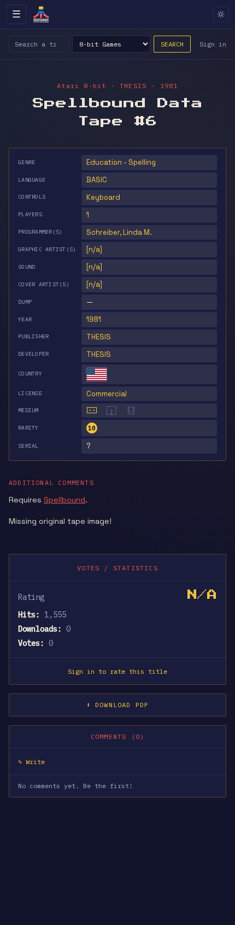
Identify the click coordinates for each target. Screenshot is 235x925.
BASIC (96, 179)
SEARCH (172, 44)
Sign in (212, 44)
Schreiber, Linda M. (119, 232)
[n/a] (94, 249)
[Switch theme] (220, 14)
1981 (93, 319)
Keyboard (103, 197)
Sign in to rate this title (117, 671)
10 (92, 428)
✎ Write (31, 762)
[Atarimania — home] (41, 14)
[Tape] (91, 410)
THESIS (98, 337)
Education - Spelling (121, 162)
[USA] (96, 374)
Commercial (106, 393)
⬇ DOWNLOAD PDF (117, 705)
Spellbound (64, 500)
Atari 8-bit (81, 86)
